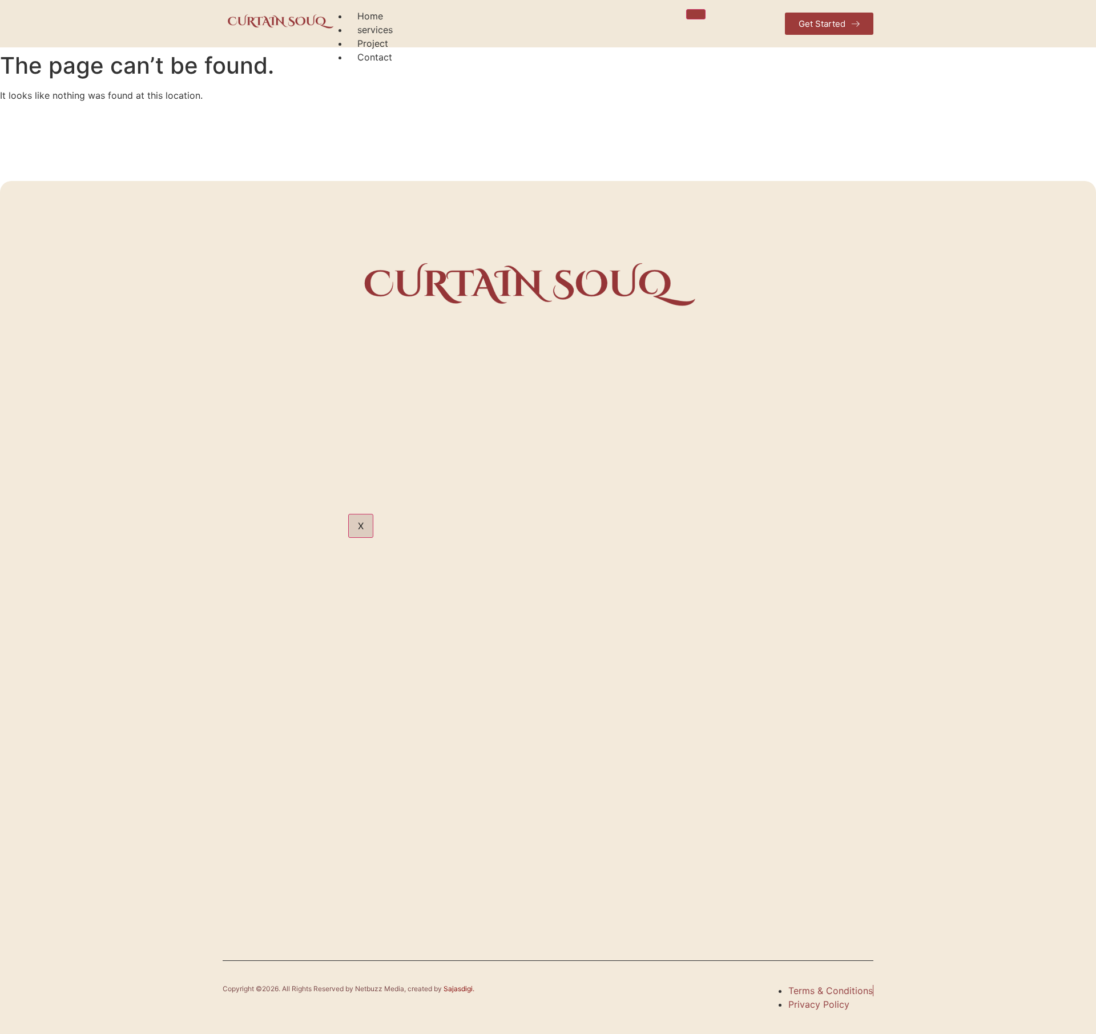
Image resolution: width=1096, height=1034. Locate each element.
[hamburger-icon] (696, 14)
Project (372, 43)
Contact (374, 57)
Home (370, 16)
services (375, 29)
